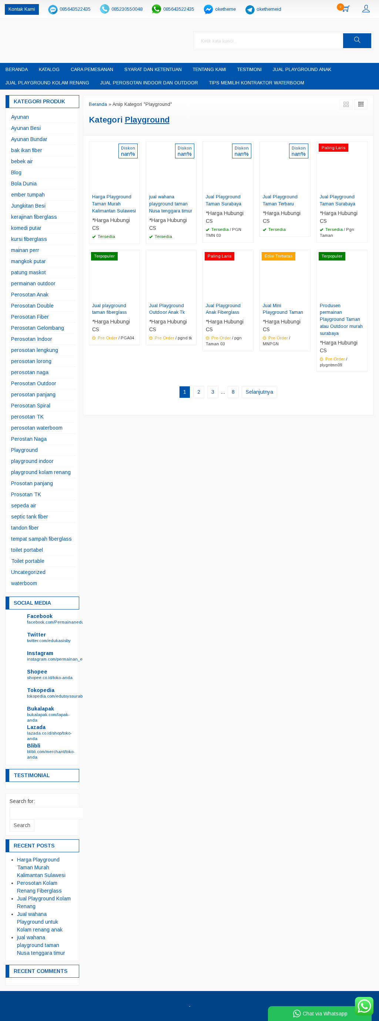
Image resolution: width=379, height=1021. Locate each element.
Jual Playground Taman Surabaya (223, 200)
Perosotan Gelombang (37, 328)
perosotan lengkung (34, 350)
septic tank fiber (29, 517)
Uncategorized (28, 572)
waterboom (24, 583)
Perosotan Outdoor (33, 383)
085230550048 (126, 9)
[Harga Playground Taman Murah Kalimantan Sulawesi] (114, 166)
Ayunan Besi (26, 128)
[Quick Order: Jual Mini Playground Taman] (305, 294)
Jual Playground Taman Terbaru (280, 200)
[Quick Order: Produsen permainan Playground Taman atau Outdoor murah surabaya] (362, 294)
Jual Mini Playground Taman (283, 309)
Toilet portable (27, 561)
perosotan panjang (33, 394)
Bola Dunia (24, 184)
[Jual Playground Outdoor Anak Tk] (171, 275)
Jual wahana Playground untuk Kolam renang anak (40, 922)
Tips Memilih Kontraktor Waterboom (256, 82)
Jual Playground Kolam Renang (47, 82)
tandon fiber (25, 528)
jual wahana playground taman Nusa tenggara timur (170, 204)
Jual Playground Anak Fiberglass (223, 309)
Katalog (49, 69)
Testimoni (249, 69)
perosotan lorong (31, 361)
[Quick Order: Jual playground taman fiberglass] (135, 294)
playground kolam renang (41, 472)
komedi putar (26, 228)
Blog (16, 172)
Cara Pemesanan (92, 69)
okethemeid (268, 9)
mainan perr (25, 250)
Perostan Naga (29, 439)
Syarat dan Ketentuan (153, 69)
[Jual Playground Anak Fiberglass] (228, 275)
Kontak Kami (22, 9)
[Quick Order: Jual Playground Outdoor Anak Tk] (191, 294)
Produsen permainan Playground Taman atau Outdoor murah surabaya (341, 319)
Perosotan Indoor (31, 339)
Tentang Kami (209, 69)
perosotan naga (29, 372)
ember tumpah (28, 195)
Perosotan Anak (29, 295)
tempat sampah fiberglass (41, 539)
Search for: (22, 801)
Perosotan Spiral (30, 406)
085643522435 (75, 9)
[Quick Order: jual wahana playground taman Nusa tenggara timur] (191, 185)
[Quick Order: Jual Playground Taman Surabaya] (248, 185)
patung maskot (28, 272)
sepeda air (23, 505)
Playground (24, 450)
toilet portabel (27, 550)
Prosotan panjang (32, 483)
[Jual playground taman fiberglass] (114, 275)
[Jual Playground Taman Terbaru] (285, 166)
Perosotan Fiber (30, 317)
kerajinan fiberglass (34, 217)
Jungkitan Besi (28, 206)
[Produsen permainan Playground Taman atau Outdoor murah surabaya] (342, 275)
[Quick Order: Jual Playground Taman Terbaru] (305, 185)
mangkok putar (28, 261)
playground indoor (32, 461)
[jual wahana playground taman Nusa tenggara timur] (171, 166)
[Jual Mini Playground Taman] (285, 275)
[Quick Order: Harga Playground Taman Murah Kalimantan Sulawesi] (135, 185)
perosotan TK (27, 417)
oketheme (225, 9)
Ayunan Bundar (29, 139)
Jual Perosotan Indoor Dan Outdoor (149, 82)
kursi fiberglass (29, 239)
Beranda (17, 69)
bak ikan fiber (26, 150)
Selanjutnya (259, 392)
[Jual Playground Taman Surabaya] (228, 166)
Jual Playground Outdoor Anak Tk (167, 309)
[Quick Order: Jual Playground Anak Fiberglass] (248, 294)
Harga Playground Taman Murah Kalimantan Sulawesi (114, 204)
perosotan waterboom (37, 428)
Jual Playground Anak (302, 69)
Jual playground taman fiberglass (109, 309)
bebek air (22, 161)
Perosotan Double (32, 306)
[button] (357, 40)
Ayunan (20, 117)
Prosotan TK (26, 494)
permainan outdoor (33, 283)
